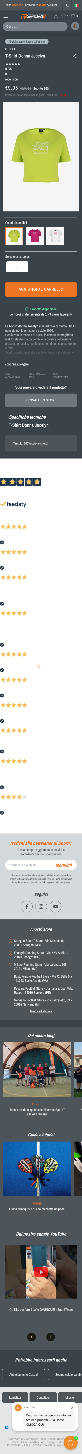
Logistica (15, 1397)
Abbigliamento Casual (23, 1374)
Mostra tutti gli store (41, 1011)
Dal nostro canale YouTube (41, 1233)
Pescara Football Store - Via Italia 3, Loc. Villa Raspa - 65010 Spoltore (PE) (43, 990)
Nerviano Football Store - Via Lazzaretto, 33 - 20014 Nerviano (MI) (43, 1002)
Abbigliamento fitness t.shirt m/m (27, 42)
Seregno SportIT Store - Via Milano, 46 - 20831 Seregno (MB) (39, 943)
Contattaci (43, 1397)
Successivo (22, 520)
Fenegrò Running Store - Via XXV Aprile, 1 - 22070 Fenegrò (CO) (42, 955)
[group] (37, 1081)
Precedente (7, 520)
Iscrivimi (64, 865)
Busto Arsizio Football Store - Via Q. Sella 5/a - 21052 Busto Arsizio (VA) (43, 978)
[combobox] (36, 26)
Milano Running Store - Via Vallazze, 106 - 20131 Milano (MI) (41, 966)
